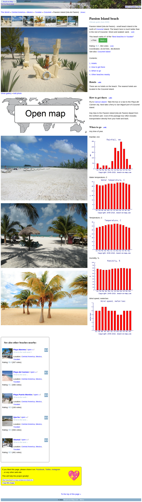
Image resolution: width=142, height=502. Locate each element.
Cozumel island (104, 52)
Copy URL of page (8, 483)
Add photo (17, 93)
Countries (133, 7)
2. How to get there (97, 67)
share (83, 12)
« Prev (93, 40)
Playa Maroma (19, 350)
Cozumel (47, 12)
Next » (103, 40)
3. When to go (95, 71)
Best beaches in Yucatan (122, 37)
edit (132, 32)
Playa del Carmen (21, 372)
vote (111, 46)
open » (30, 350)
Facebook (40, 469)
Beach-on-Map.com (71, 500)
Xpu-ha (16, 417)
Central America (18, 12)
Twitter (48, 469)
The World (5, 12)
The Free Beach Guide (7, 4)
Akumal (16, 440)
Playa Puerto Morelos (22, 395)
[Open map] (44, 132)
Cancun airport (100, 102)
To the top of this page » (71, 494)
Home (126, 7)
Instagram (56, 469)
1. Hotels (93, 63)
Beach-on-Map (8, 1)
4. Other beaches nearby (99, 75)
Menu (139, 7)
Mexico (30, 12)
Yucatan (38, 12)
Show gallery (6, 93)
